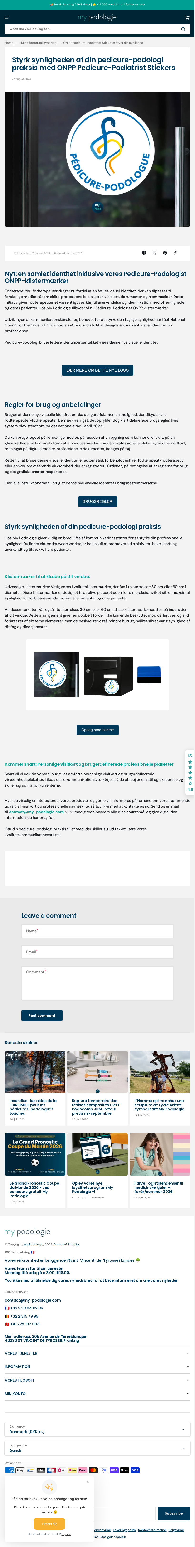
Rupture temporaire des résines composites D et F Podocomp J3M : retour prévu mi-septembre (95, 1104)
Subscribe (170, 1513)
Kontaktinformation (150, 1530)
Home (9, 43)
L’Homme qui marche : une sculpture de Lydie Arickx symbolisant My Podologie (157, 1102)
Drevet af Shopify (66, 1244)
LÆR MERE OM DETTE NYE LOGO (96, 368)
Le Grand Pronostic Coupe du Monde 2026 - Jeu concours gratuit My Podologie (34, 1185)
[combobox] (96, 29)
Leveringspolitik (122, 1530)
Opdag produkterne (95, 727)
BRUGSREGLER (96, 499)
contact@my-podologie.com (50, 809)
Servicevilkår (99, 1530)
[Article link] (34, 1085)
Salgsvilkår (174, 1530)
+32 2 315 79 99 (24, 1316)
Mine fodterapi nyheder (38, 43)
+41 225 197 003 (24, 1324)
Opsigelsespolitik (111, 1537)
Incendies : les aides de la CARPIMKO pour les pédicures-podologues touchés (33, 1104)
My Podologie (33, 1244)
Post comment (42, 1013)
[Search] (180, 29)
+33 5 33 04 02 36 (26, 1308)
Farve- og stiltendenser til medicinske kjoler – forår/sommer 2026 (156, 1183)
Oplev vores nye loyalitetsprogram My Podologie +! (91, 1183)
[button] (6, 17)
